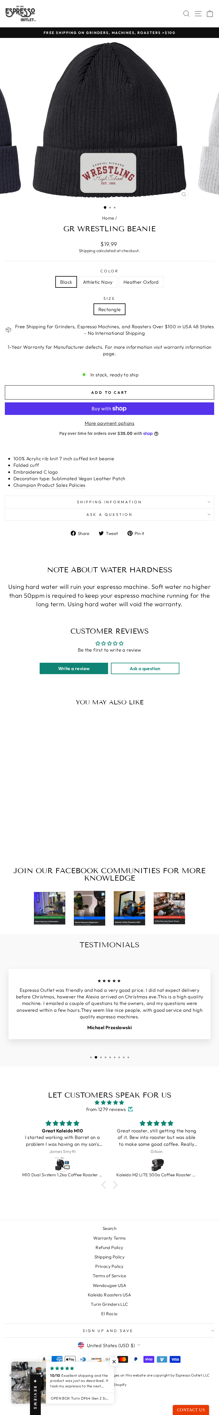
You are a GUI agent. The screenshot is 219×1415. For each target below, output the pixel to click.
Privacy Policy (109, 1266)
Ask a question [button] (145, 668)
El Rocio (109, 1313)
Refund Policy (109, 1247)
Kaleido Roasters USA (109, 1295)
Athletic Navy (97, 282)
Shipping (87, 250)
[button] (105, 1185)
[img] (109, 1102)
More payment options (109, 423)
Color (109, 271)
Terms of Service (109, 1275)
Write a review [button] (74, 668)
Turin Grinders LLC (109, 1304)
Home (108, 218)
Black (66, 282)
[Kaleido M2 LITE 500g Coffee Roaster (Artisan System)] (156, 1164)
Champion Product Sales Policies (49, 485)
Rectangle (109, 309)
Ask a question (109, 514)
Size (109, 298)
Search (109, 1228)
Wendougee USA (109, 1285)
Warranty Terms (109, 1238)
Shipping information (109, 502)
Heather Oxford (141, 282)
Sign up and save (108, 1330)
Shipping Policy (109, 1257)
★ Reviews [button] (35, 1394)
